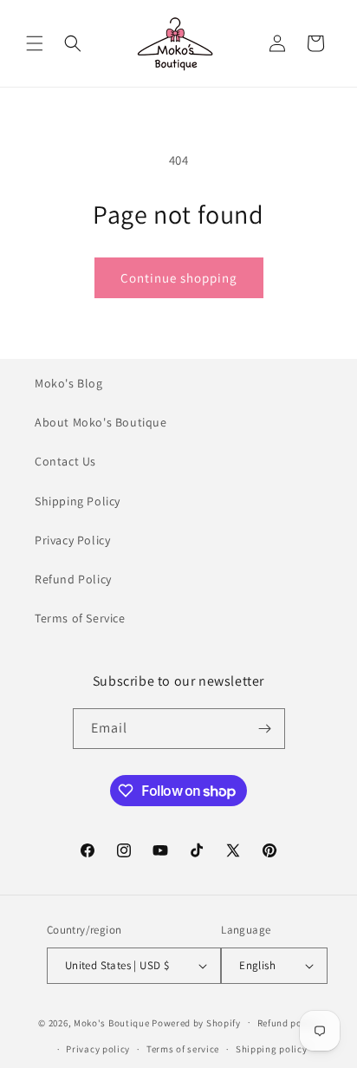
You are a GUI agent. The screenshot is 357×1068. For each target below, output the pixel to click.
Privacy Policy (72, 540)
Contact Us (65, 461)
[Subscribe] (265, 728)
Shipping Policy (77, 501)
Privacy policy (98, 1049)
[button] (35, 43)
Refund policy (288, 1023)
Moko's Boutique (112, 1022)
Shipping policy (272, 1049)
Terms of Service (80, 618)
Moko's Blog (69, 383)
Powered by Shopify (196, 1022)
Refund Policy (73, 579)
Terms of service (182, 1049)
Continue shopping (178, 278)
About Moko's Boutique (101, 422)
